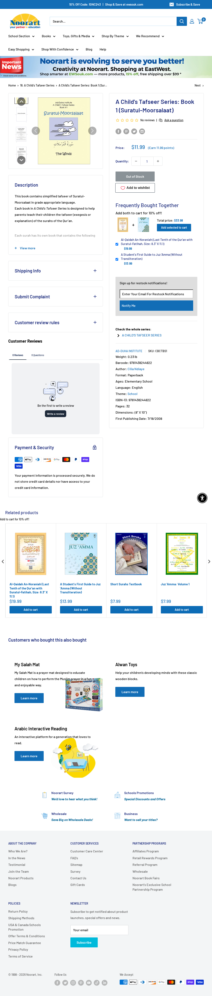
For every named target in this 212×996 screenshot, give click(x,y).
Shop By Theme (113, 36)
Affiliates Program (145, 851)
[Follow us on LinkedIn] (104, 982)
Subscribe (84, 942)
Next (198, 85)
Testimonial (16, 864)
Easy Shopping (19, 49)
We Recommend (148, 36)
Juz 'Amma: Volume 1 (175, 584)
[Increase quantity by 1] (158, 161)
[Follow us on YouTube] (89, 982)
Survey (75, 871)
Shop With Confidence (57, 49)
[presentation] (3, 561)
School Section (19, 36)
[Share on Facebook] (118, 131)
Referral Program (144, 864)
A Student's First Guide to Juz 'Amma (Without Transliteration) (151, 256)
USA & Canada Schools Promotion (24, 927)
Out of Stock (135, 176)
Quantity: (122, 161)
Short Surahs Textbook (126, 584)
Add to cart (31, 609)
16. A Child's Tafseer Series (37, 85)
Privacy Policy (18, 949)
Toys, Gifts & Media (76, 36)
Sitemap (76, 864)
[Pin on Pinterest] (126, 131)
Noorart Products (21, 878)
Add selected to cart (174, 227)
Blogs (12, 885)
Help (103, 49)
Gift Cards (77, 885)
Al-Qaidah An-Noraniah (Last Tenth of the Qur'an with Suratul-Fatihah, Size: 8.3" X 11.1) (157, 242)
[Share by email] (142, 131)
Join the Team (18, 871)
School (132, 394)
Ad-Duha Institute (129, 351)
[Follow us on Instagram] (73, 982)
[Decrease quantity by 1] (136, 161)
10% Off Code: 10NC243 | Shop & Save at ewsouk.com (106, 4)
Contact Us (78, 878)
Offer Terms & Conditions (26, 936)
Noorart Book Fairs (146, 878)
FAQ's (74, 858)
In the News (16, 858)
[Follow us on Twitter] (65, 982)
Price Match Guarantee (24, 943)
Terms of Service (20, 956)
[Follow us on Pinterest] (81, 982)
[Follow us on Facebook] (57, 982)
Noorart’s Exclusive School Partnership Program (151, 887)
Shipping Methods (21, 918)
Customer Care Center (86, 851)
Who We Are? (18, 851)
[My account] (192, 21)
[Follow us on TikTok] (97, 982)
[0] (200, 21)
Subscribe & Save (188, 4)
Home (12, 85)
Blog (89, 49)
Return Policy (18, 911)
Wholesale (140, 871)
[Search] (182, 21)
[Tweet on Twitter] (134, 131)
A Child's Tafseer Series (141, 335)
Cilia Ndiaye (136, 369)
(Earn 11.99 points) (161, 147)
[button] (21, 101)
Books (46, 36)
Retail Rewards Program (149, 858)
